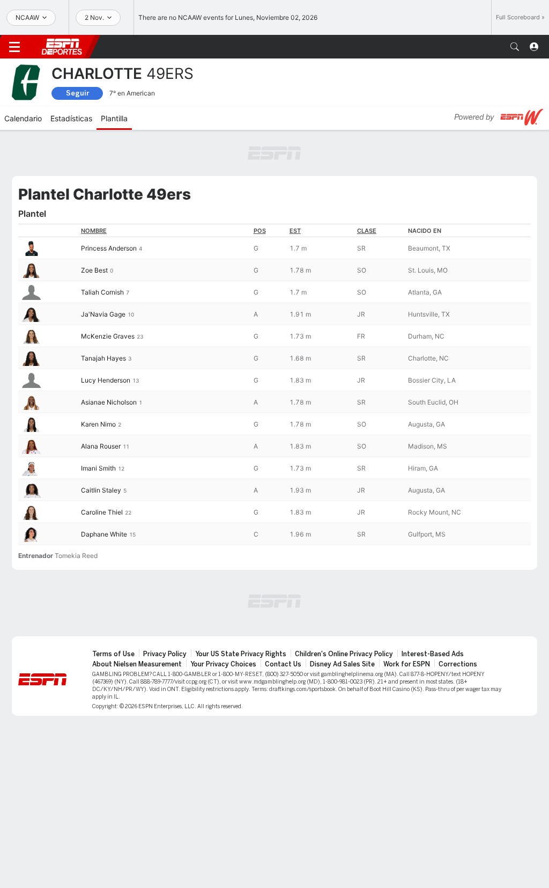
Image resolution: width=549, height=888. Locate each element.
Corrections (458, 664)
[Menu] (14, 46)
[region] (274, 384)
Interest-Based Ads (433, 654)
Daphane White (104, 534)
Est (295, 230)
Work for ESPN (406, 664)
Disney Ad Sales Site (342, 664)
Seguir (77, 93)
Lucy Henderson (105, 380)
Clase (366, 230)
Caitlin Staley (101, 490)
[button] (514, 46)
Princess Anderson (109, 248)
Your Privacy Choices (223, 664)
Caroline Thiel (102, 512)
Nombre (94, 230)
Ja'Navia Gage (103, 314)
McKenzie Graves (108, 336)
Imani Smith (98, 468)
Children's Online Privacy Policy (344, 654)
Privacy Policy (165, 654)
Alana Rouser (101, 446)
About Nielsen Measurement (137, 664)
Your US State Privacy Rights (240, 654)
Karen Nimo (98, 424)
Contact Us (283, 664)
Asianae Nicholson (109, 402)
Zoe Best (94, 270)
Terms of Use (113, 654)
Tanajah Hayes (103, 358)
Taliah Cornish (102, 292)
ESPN (61, 46)
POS (260, 230)
